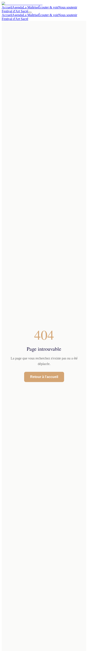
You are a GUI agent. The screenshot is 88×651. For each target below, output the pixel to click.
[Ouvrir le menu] (30, 12)
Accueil (7, 7)
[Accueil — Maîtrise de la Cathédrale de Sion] (22, 3)
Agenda (17, 7)
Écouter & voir (48, 7)
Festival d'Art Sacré (15, 11)
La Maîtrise (30, 7)
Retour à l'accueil (44, 377)
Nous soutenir (67, 7)
